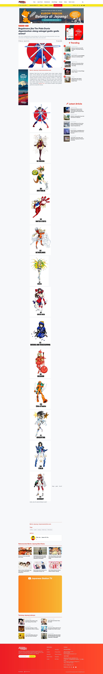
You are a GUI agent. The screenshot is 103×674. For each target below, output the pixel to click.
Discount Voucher (58, 5)
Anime (31, 529)
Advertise (48, 654)
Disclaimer (57, 656)
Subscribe (32, 656)
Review (51, 5)
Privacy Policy (57, 651)
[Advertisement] (46, 512)
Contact (48, 651)
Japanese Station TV (34, 5)
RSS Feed (57, 659)
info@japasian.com (70, 664)
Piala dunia (50, 529)
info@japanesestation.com (71, 653)
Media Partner (49, 656)
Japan (35, 529)
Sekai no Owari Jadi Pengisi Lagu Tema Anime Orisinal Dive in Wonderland (24, 571)
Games (41, 5)
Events (46, 5)
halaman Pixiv (42, 83)
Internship (57, 649)
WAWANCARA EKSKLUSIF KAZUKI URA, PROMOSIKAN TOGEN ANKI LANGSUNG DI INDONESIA (39, 557)
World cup (44, 529)
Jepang (39, 529)
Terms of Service (58, 654)
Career (48, 659)
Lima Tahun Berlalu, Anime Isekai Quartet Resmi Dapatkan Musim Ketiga (55, 557)
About (48, 649)
